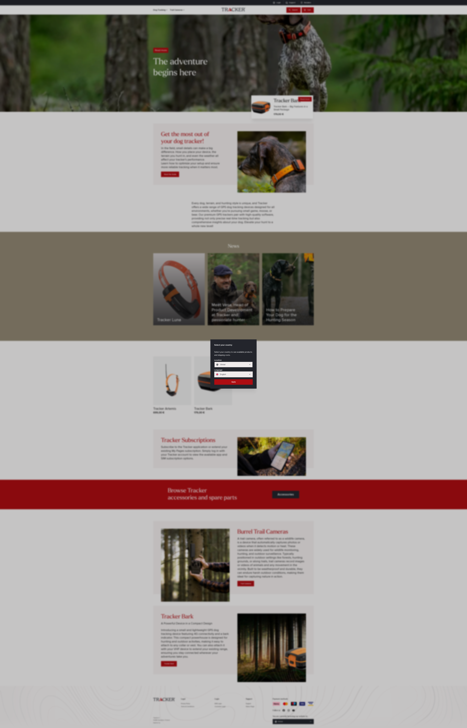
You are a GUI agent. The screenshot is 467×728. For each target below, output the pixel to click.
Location (218, 360)
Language (218, 370)
